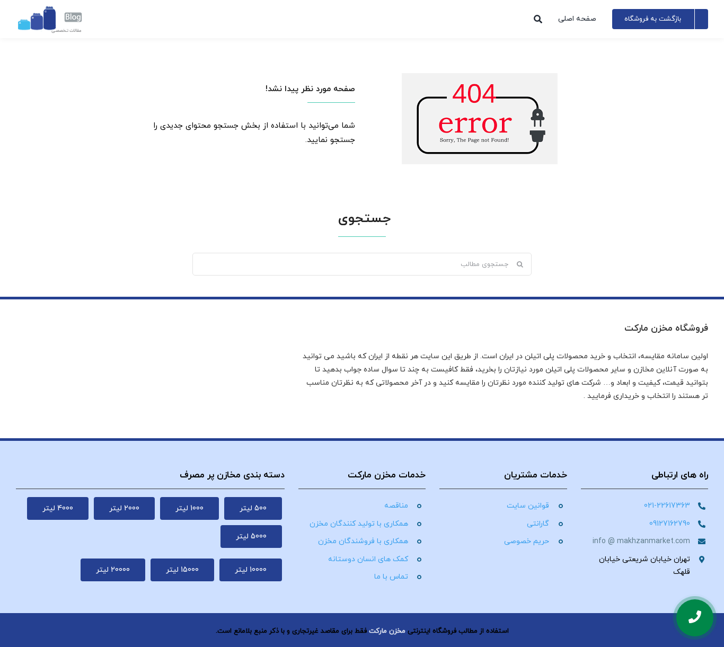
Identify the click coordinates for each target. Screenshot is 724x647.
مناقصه (396, 506)
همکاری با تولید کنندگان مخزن (359, 524)
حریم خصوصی (526, 541)
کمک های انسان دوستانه (368, 559)
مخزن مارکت (387, 631)
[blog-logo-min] (50, 8)
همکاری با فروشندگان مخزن (363, 541)
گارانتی (538, 524)
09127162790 (669, 524)
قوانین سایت (528, 506)
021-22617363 (667, 506)
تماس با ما (391, 577)
